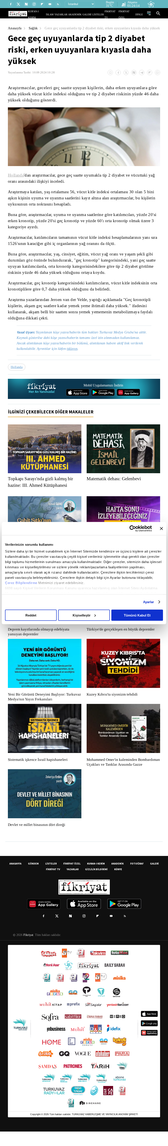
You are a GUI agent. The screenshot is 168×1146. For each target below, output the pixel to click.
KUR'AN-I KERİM (47, 14)
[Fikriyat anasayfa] (41, 398)
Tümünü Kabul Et (137, 615)
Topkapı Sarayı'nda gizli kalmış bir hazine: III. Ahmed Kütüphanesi (42, 491)
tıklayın (75, 358)
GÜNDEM (33, 878)
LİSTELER (101, 14)
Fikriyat (28, 949)
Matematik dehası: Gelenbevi (116, 488)
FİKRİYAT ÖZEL (128, 14)
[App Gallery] (128, 402)
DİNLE (139, 14)
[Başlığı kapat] (161, 528)
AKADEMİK (81, 14)
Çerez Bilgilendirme (21, 583)
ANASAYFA (15, 878)
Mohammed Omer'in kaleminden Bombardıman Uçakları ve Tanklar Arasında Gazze (121, 774)
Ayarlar (148, 602)
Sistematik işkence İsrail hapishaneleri (38, 769)
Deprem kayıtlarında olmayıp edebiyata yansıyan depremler (39, 641)
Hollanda (16, 179)
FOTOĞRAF (137, 878)
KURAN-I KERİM (96, 878)
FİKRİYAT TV (113, 14)
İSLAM (60, 14)
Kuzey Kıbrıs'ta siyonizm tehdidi (112, 704)
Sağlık (33, 28)
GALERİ (91, 14)
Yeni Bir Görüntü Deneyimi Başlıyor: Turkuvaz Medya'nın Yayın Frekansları (43, 706)
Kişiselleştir (82, 615)
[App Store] (77, 402)
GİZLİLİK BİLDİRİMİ (96, 883)
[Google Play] (103, 402)
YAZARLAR (69, 14)
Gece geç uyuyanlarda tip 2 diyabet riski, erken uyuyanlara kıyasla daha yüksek (69, 32)
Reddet (30, 615)
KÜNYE (118, 883)
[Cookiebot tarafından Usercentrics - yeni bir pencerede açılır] (133, 528)
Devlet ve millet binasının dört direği (37, 839)
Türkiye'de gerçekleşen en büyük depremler (122, 639)
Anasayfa (15, 28)
